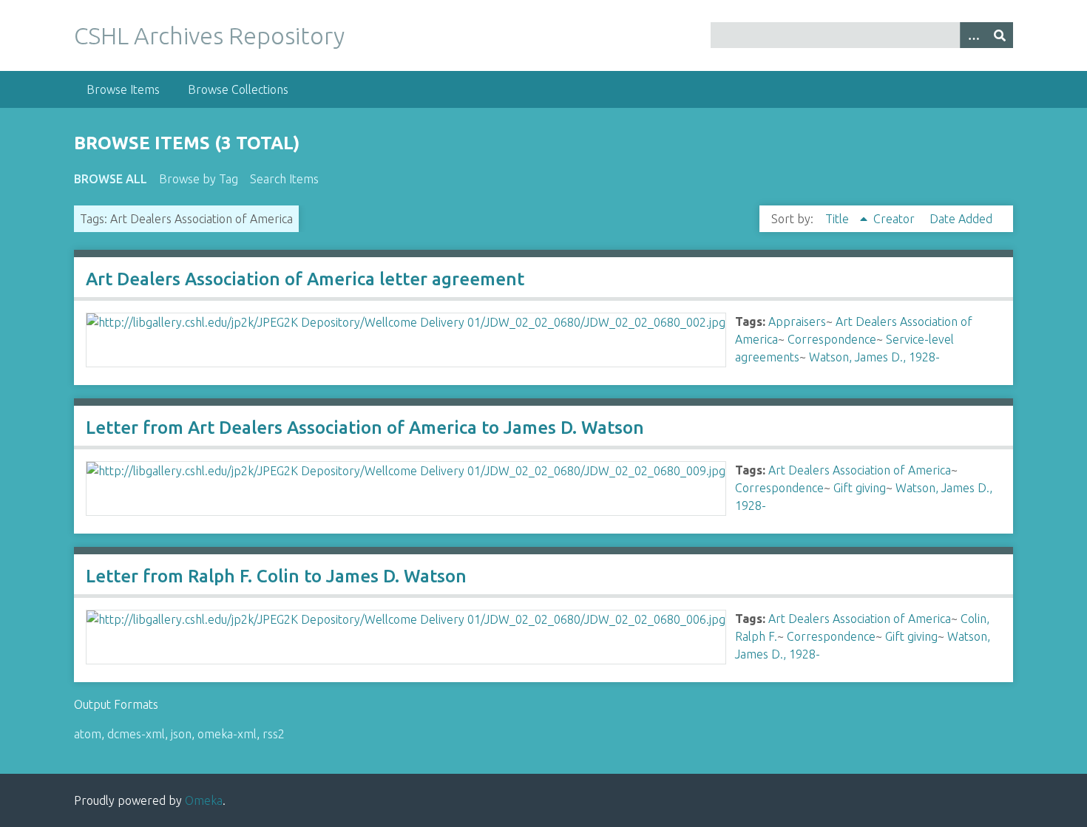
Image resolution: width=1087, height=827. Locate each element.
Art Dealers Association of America (859, 470)
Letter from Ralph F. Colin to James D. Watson (276, 576)
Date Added (960, 218)
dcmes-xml (136, 734)
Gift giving (859, 487)
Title (838, 218)
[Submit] (999, 35)
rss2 (274, 734)
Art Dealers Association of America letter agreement (305, 279)
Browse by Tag (198, 179)
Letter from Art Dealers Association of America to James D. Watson (365, 428)
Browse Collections (238, 89)
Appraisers (797, 321)
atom (87, 734)
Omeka (204, 800)
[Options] (973, 35)
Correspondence (832, 339)
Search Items (284, 179)
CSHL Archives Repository (209, 35)
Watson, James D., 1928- (874, 357)
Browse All (110, 179)
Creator (895, 218)
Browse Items (123, 89)
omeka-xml (227, 734)
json (181, 734)
